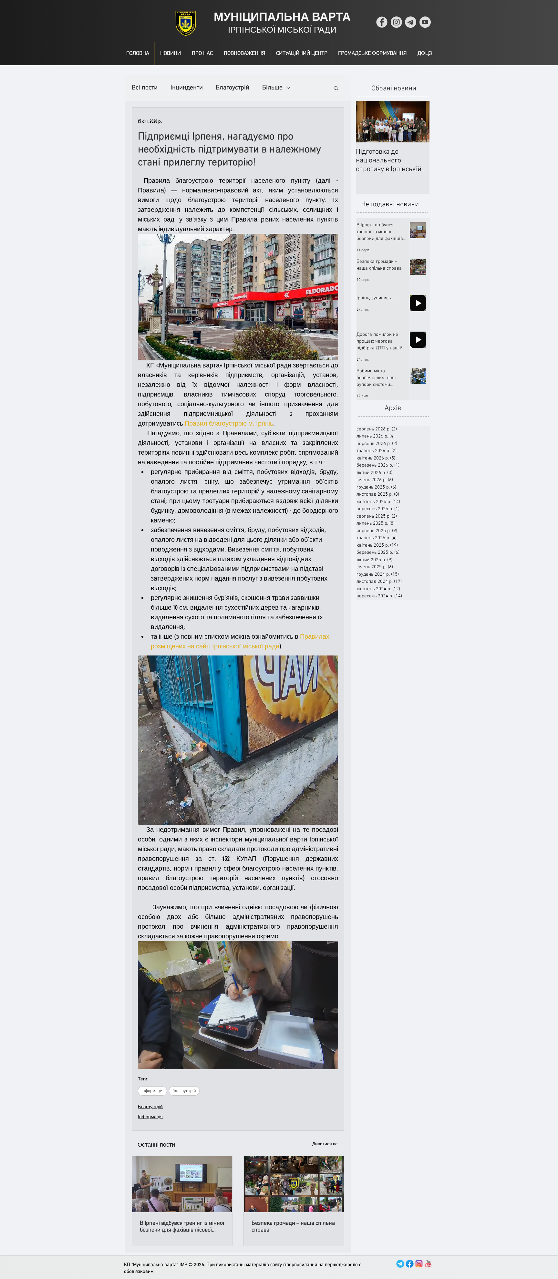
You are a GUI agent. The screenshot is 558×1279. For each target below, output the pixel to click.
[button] (336, 87)
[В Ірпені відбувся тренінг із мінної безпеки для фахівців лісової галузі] (182, 1184)
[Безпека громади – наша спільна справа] (294, 1184)
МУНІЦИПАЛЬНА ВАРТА (282, 17)
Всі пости (145, 88)
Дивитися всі (325, 1144)
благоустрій (184, 1091)
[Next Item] (419, 122)
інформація (152, 1091)
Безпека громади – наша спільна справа (293, 1226)
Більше (272, 88)
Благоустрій (232, 88)
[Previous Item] (366, 122)
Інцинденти (186, 88)
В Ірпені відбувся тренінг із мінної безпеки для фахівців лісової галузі (182, 1226)
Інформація (150, 1116)
